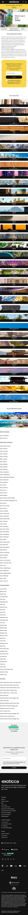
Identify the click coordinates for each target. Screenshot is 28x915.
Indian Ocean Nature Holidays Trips (8, 690)
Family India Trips (4, 695)
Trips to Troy (3, 565)
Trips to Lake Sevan (4, 513)
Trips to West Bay (4, 575)
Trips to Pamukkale (4, 531)
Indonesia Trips (3, 607)
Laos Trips (2, 622)
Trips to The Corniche (5, 560)
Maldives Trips (3, 630)
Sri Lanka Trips (3, 656)
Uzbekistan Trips (4, 672)
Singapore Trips (3, 651)
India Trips (2, 604)
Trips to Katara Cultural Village (7, 498)
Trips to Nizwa (3, 523)
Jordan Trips (3, 614)
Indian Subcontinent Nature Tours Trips (9, 685)
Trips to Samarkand (4, 547)
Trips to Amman (4, 451)
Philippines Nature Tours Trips (7, 708)
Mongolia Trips (3, 633)
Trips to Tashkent (4, 555)
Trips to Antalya (4, 456)
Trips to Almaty (3, 448)
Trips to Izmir (3, 490)
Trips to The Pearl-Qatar (6, 562)
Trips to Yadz (3, 578)
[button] (14, 77)
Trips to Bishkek (3, 464)
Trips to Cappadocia (5, 474)
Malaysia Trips (3, 627)
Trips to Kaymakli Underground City (8, 500)
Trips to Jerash (3, 492)
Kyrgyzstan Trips (4, 620)
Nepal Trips (2, 638)
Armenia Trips (3, 588)
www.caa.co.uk (15, 906)
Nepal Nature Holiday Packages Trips (9, 705)
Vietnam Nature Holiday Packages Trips (9, 718)
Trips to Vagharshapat (5, 568)
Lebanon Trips (3, 625)
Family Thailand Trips (5, 711)
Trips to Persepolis (4, 536)
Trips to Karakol (3, 495)
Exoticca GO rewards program (7, 808)
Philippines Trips (4, 643)
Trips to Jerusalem (4, 435)
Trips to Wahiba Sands (5, 573)
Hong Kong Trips (4, 601)
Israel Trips (2, 609)
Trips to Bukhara (4, 469)
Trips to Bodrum (4, 466)
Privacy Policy (11, 82)
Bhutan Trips (3, 594)
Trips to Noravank (4, 526)
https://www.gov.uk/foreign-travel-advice (18, 892)
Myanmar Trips (3, 635)
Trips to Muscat (3, 521)
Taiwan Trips (3, 659)
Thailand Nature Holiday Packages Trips (9, 713)
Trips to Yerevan (4, 581)
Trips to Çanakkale (4, 472)
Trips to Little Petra (4, 516)
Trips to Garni (3, 485)
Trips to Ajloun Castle (5, 446)
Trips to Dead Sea (4, 479)
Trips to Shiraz (3, 549)
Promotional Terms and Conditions (8, 810)
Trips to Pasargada (4, 534)
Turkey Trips (3, 666)
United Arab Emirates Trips (6, 669)
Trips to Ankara (3, 453)
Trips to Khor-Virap (4, 505)
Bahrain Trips (3, 591)
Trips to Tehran (3, 557)
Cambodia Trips (4, 596)
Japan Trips (2, 612)
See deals (14, 7)
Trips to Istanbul (4, 487)
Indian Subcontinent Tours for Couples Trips (10, 682)
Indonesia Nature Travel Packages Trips (9, 698)
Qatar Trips (2, 646)
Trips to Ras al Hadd (5, 542)
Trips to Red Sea (4, 544)
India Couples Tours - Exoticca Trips (8, 692)
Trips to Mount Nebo (5, 518)
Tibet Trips (2, 664)
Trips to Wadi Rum (4, 570)
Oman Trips (3, 640)
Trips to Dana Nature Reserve (7, 477)
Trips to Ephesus (4, 482)
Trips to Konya (3, 508)
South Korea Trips (4, 653)
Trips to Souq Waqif (4, 552)
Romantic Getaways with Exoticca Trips (9, 703)
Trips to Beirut (3, 461)
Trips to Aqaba (3, 459)
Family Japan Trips (4, 700)
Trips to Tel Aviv (3, 438)
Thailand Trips (3, 661)
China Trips (2, 599)
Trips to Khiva (3, 503)
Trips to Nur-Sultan (4, 529)
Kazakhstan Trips (4, 617)
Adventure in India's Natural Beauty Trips (10, 687)
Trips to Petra (3, 539)
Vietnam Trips (3, 674)
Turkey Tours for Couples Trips (7, 716)
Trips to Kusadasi (4, 511)
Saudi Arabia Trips (4, 648)
